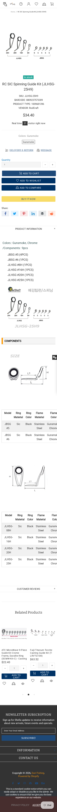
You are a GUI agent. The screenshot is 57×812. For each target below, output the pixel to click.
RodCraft (33, 108)
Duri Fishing (12, 4)
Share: (5, 208)
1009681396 (37, 104)
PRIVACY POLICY (20, 805)
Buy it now (28, 199)
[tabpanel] (14, 657)
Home (13, 12)
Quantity (6, 159)
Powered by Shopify (28, 776)
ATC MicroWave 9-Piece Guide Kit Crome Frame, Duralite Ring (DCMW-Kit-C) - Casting (14, 654)
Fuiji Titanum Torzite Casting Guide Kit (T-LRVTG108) (41, 653)
